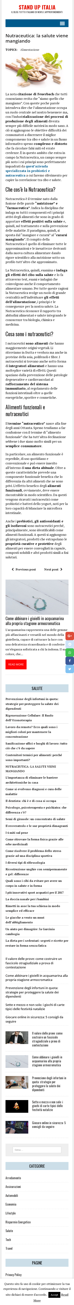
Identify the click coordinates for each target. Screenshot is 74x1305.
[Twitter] (69, 669)
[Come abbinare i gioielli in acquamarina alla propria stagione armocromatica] (37, 612)
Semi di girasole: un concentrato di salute (35, 819)
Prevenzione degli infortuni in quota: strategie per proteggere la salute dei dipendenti (32, 703)
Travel (9, 1248)
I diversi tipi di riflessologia (25, 862)
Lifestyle (11, 1213)
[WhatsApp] (69, 652)
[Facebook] (69, 661)
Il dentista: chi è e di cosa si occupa (31, 801)
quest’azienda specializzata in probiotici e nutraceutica (28, 170)
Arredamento (13, 1178)
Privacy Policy (13, 1274)
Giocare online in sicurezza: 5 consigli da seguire (49, 1125)
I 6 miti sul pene (17, 833)
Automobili (12, 1195)
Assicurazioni (13, 1186)
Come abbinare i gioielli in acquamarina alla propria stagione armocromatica (35, 620)
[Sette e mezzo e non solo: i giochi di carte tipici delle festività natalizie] (17, 1110)
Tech (8, 1239)
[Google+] (69, 636)
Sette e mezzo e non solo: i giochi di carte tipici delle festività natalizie (35, 1007)
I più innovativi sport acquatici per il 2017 (35, 892)
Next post (51, 569)
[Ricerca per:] (37, 1149)
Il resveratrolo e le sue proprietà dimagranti (37, 826)
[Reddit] (69, 644)
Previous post (26, 569)
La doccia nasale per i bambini (27, 899)
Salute (9, 1230)
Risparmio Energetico (18, 1222)
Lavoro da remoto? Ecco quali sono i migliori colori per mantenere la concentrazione (31, 731)
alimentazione (29, 50)
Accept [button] (54, 1294)
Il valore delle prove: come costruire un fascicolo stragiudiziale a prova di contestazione (34, 963)
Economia (11, 1204)
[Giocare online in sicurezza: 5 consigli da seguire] (17, 1131)
